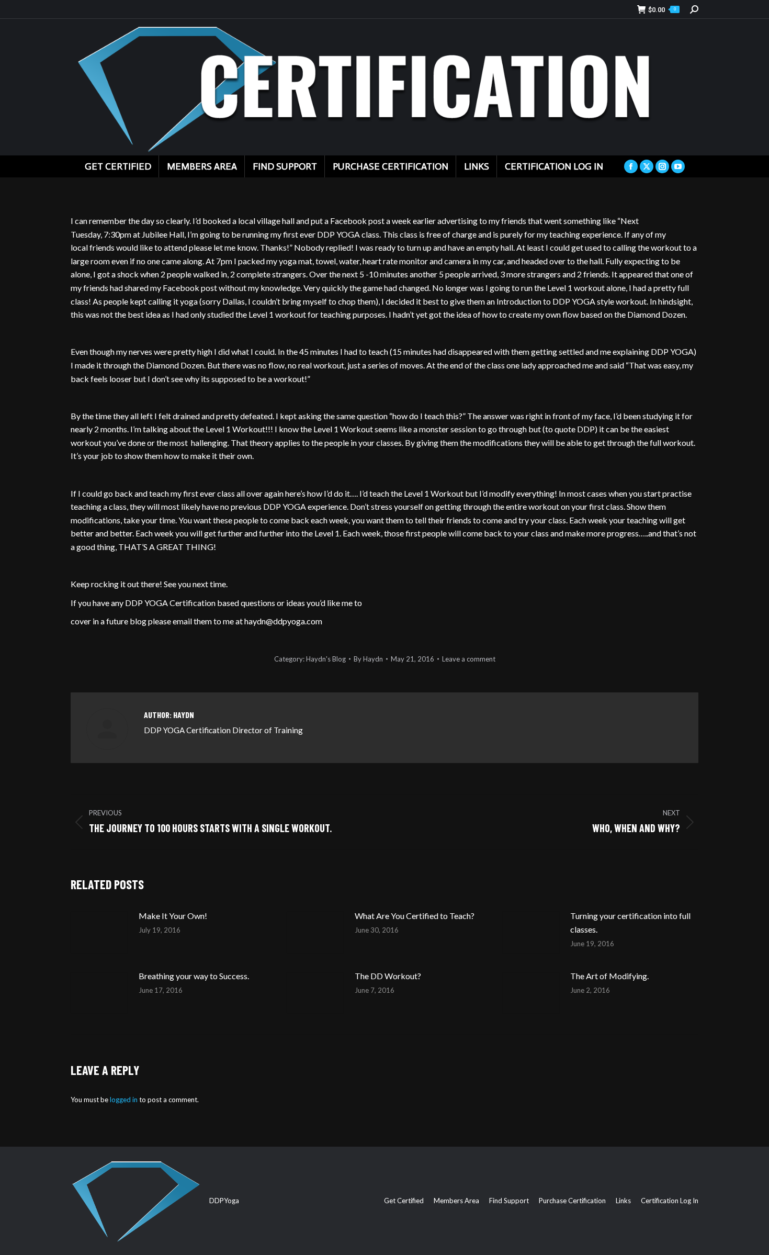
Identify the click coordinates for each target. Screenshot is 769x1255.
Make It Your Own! (173, 916)
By (368, 659)
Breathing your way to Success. (194, 976)
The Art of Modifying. (609, 976)
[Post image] (99, 933)
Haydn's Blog (326, 659)
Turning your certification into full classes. (630, 922)
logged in (124, 1099)
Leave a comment (468, 659)
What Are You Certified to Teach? (414, 916)
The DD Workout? (388, 976)
